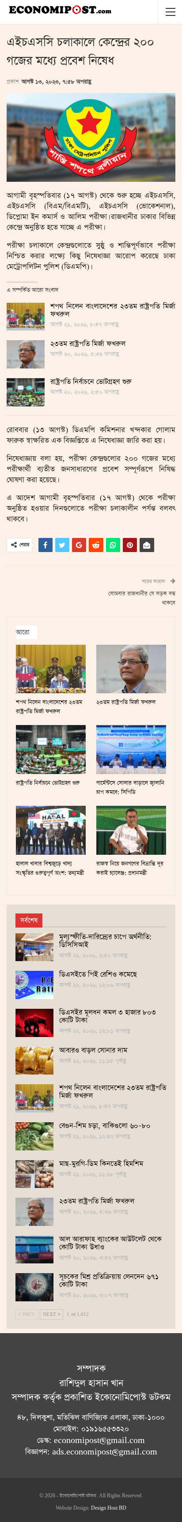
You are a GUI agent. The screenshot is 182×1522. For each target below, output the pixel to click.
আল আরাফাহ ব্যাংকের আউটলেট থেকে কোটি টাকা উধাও (110, 1243)
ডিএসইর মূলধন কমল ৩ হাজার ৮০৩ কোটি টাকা (107, 1017)
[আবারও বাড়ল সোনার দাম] (34, 1061)
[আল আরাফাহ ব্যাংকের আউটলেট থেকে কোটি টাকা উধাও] (34, 1250)
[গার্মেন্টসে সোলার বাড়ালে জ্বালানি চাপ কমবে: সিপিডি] (131, 749)
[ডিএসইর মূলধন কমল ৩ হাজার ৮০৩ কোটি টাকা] (34, 1023)
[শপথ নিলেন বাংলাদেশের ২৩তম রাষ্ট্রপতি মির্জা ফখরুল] (26, 317)
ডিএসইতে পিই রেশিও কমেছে (98, 975)
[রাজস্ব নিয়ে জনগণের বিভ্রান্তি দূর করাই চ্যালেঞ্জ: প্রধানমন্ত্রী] (131, 830)
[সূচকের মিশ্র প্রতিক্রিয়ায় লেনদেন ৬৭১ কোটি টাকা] (34, 1287)
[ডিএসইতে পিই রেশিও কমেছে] (34, 985)
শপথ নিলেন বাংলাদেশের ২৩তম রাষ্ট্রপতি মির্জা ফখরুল (112, 310)
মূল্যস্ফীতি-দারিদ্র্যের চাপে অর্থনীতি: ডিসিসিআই (105, 941)
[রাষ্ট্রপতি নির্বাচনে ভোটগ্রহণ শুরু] (26, 392)
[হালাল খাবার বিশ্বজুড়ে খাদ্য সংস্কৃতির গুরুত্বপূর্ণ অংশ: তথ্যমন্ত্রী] (51, 830)
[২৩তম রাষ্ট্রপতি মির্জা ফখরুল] (26, 354)
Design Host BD (108, 1508)
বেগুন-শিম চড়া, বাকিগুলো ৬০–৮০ (105, 1126)
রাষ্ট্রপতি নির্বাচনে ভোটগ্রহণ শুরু (91, 382)
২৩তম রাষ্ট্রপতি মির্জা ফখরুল (87, 344)
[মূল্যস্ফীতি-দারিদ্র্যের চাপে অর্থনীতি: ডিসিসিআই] (34, 947)
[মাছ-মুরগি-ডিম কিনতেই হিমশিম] (34, 1174)
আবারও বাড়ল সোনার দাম (93, 1051)
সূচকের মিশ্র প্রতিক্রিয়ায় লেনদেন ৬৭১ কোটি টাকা (109, 1281)
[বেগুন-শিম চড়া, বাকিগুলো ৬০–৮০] (34, 1136)
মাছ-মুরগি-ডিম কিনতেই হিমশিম (101, 1164)
